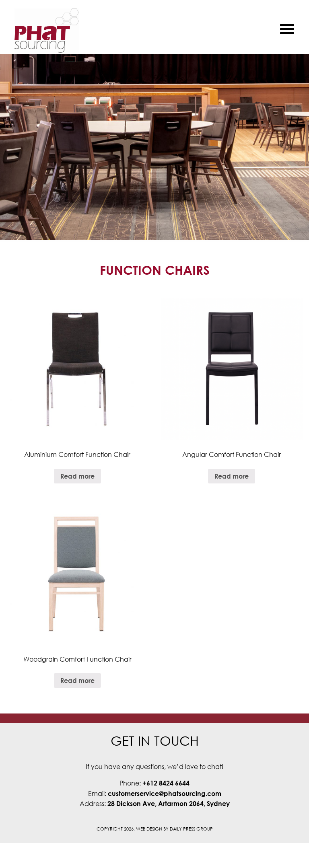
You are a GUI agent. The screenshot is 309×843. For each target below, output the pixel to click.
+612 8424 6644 (166, 783)
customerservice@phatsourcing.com (164, 794)
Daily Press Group (191, 828)
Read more (77, 476)
